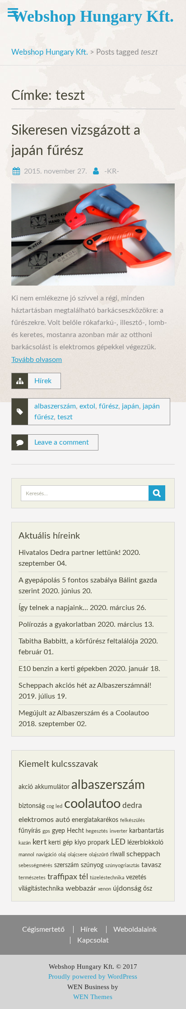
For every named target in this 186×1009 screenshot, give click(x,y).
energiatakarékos (95, 820)
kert (39, 842)
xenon (104, 889)
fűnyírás (30, 831)
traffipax (62, 877)
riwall (117, 854)
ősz (147, 889)
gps (46, 831)
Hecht (75, 831)
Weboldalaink (135, 929)
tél (83, 877)
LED (118, 842)
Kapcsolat (93, 940)
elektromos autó (44, 819)
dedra (132, 805)
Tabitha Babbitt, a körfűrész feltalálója (78, 641)
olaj (62, 854)
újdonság (127, 888)
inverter (118, 831)
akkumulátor (52, 787)
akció (26, 787)
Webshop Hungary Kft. (93, 16)
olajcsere (77, 854)
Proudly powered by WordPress (92, 976)
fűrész (108, 406)
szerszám (66, 865)
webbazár (80, 888)
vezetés (136, 877)
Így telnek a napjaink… (53, 607)
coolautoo (92, 804)
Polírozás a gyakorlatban (57, 624)
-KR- (111, 171)
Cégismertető (43, 929)
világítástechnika (41, 889)
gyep (58, 831)
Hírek (42, 381)
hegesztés (97, 831)
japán (130, 406)
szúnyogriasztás (122, 865)
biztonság (32, 806)
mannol (26, 854)
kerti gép (60, 843)
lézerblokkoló (145, 843)
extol (87, 406)
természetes (32, 877)
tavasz (151, 864)
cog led (54, 806)
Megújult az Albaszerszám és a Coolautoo (84, 713)
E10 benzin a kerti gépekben (63, 668)
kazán (25, 842)
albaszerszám (55, 406)
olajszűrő (98, 854)
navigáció (46, 854)
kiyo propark (91, 843)
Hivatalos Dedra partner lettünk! (70, 552)
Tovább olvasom (36, 359)
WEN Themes (92, 996)
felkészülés (132, 820)
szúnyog (92, 865)
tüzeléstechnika (107, 877)
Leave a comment (61, 442)
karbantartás (146, 831)
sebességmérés (35, 865)
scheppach (143, 854)
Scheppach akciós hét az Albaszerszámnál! (85, 685)
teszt (65, 417)
